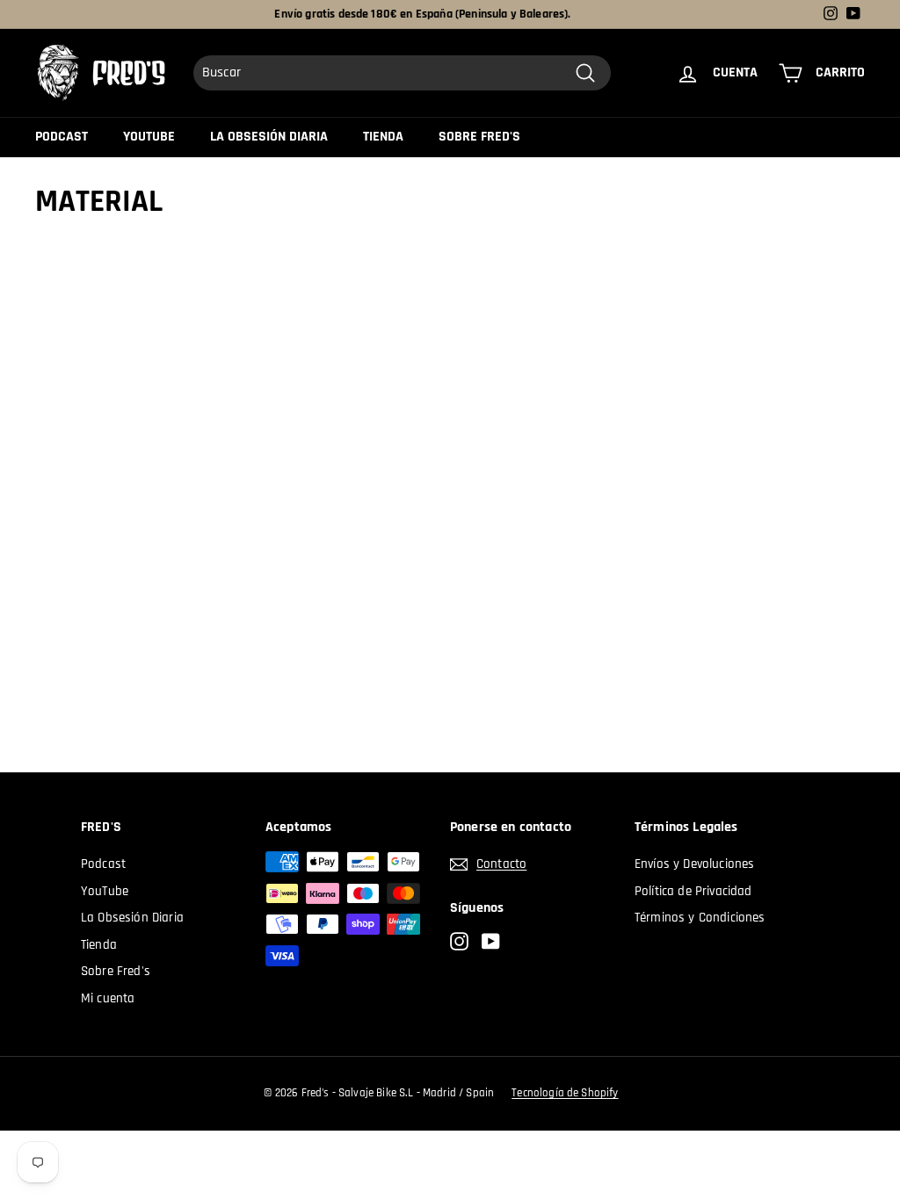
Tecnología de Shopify (565, 1093)
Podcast (61, 136)
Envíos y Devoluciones (694, 864)
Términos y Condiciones (700, 917)
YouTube (149, 136)
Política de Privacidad (693, 891)
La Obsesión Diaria (269, 136)
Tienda (383, 136)
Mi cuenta (107, 998)
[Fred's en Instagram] (459, 942)
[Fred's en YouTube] (491, 942)
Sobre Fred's (479, 136)
